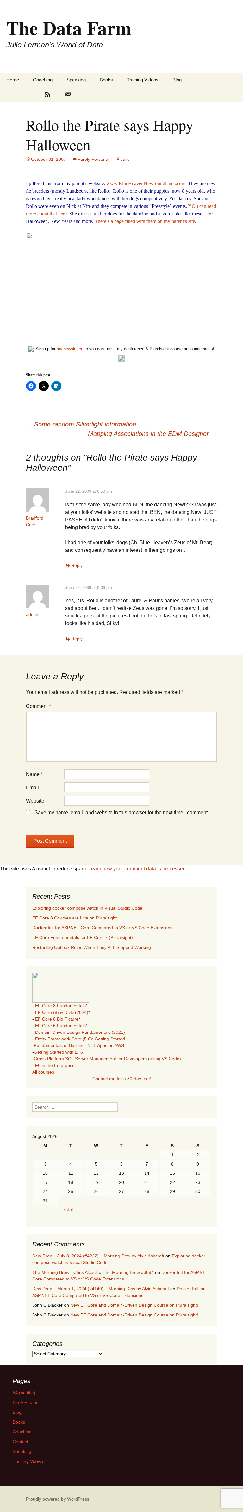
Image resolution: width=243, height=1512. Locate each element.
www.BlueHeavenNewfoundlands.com (145, 183)
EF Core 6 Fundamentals (60, 1025)
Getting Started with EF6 (58, 1052)
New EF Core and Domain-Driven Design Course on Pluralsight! (134, 1305)
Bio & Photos (25, 1402)
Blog (177, 79)
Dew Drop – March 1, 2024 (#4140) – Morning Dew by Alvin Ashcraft (100, 1288)
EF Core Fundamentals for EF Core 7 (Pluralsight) (82, 937)
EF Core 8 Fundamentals (60, 1005)
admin (32, 614)
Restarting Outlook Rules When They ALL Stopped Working (91, 947)
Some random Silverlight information (81, 424)
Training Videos (143, 79)
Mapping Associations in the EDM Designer (152, 433)
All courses (43, 1072)
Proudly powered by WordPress (57, 1499)
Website (35, 801)
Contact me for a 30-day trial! (121, 1078)
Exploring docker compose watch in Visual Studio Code (87, 908)
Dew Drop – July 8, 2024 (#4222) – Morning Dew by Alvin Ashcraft (98, 1255)
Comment (38, 706)
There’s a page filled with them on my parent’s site (145, 221)
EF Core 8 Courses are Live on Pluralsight (74, 917)
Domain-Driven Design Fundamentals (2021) (80, 1032)
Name (34, 774)
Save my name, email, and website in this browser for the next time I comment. (121, 812)
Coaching (43, 79)
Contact (20, 1441)
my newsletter (69, 348)
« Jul (68, 1209)
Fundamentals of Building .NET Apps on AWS (79, 1045)
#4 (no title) (24, 1392)
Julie (125, 159)
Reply (77, 565)
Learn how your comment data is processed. (137, 868)
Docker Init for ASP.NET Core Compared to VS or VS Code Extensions (102, 927)
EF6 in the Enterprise (53, 1065)
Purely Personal (93, 159)
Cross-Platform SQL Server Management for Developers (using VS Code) (107, 1058)
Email (34, 787)
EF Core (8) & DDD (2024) (61, 1012)
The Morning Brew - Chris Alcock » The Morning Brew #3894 (93, 1272)
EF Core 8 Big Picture (56, 1018)
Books (106, 79)
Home (12, 79)
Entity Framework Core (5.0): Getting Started (80, 1038)
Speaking (76, 79)
